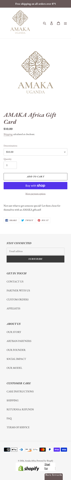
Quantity (8, 158)
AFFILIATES (13, 308)
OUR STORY (14, 332)
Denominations (10, 145)
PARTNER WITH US (18, 290)
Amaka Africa (30, 460)
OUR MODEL (14, 368)
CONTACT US (15, 281)
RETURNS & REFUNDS (20, 409)
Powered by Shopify (45, 460)
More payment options (35, 193)
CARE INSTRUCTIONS (20, 391)
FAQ (9, 418)
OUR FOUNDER (16, 350)
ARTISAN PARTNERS (19, 341)
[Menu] (65, 23)
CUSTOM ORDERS (17, 299)
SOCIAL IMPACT (16, 359)
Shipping (8, 134)
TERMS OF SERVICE (18, 427)
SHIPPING (13, 400)
